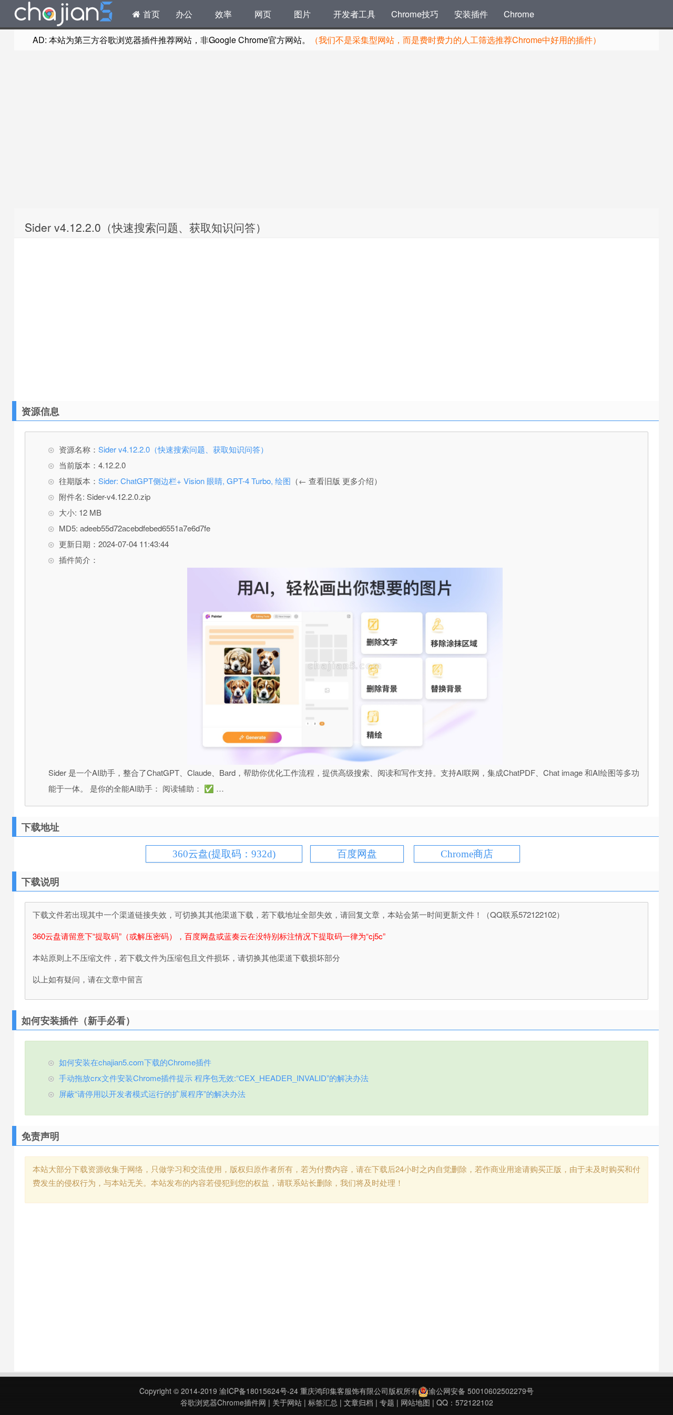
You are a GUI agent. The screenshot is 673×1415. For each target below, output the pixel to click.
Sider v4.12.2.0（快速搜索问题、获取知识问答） (146, 227)
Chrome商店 (467, 853)
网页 (262, 13)
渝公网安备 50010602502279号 (481, 1391)
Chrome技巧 (415, 13)
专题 (387, 1402)
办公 (184, 13)
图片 (302, 13)
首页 (150, 13)
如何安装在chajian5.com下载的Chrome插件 (135, 1062)
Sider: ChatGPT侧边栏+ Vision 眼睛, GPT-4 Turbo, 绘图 (194, 480)
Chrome (519, 13)
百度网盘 (357, 853)
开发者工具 (354, 13)
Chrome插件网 (63, 15)
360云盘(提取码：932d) (224, 853)
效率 (223, 13)
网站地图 (415, 1402)
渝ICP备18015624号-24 (258, 1391)
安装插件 (471, 13)
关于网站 (287, 1402)
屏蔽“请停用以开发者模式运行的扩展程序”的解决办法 (152, 1093)
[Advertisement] (336, 129)
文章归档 (358, 1402)
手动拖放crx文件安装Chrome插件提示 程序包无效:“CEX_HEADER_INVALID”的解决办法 (214, 1077)
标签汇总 (323, 1402)
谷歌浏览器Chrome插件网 (223, 1402)
